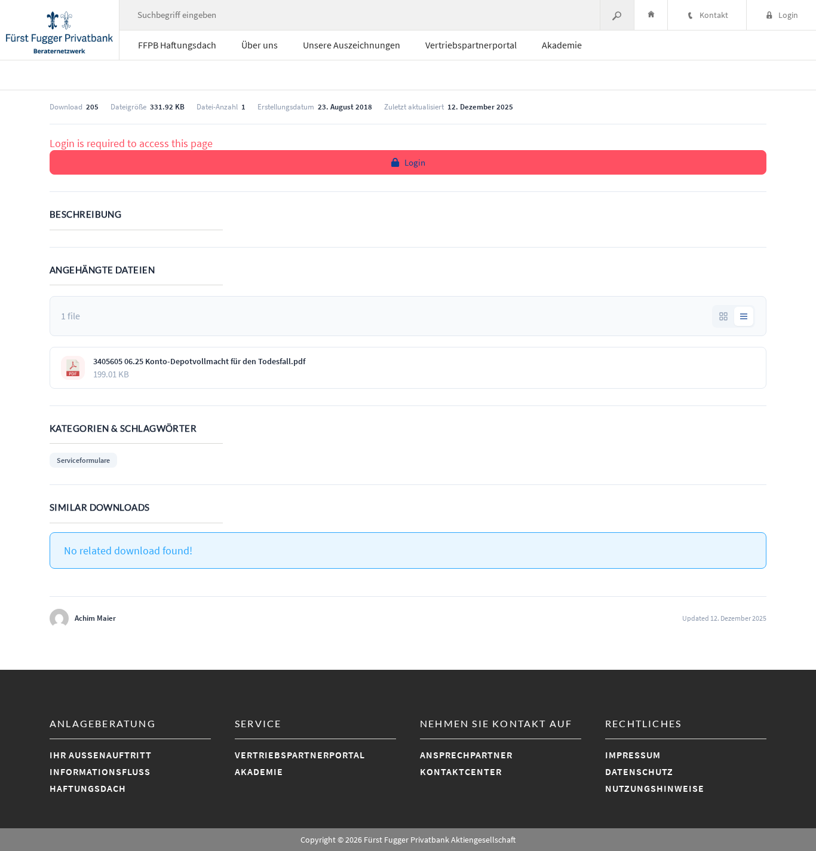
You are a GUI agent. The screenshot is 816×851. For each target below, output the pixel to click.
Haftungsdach (88, 788)
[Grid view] (723, 316)
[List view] (743, 316)
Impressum (633, 755)
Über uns (259, 45)
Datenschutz (639, 771)
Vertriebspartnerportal (471, 45)
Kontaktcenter (461, 771)
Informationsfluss (100, 771)
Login (414, 162)
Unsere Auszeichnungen (351, 45)
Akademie (562, 45)
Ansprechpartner (466, 755)
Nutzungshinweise (654, 788)
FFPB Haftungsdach (177, 45)
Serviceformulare (83, 460)
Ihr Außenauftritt (101, 755)
